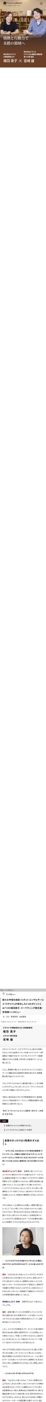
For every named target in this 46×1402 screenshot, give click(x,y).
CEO (7, 1016)
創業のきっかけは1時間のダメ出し (19, 1125)
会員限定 (22, 1016)
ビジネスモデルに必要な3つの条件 (19, 1130)
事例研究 (14, 1016)
